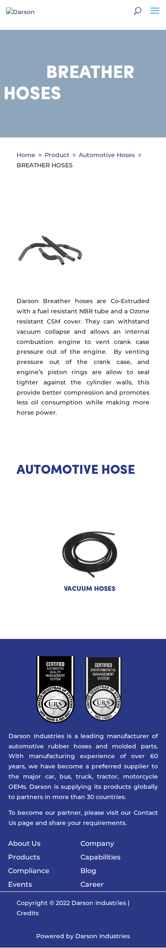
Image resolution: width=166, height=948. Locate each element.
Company (97, 843)
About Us (24, 843)
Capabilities (100, 857)
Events (20, 884)
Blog (88, 871)
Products (24, 857)
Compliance (28, 871)
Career (92, 884)
